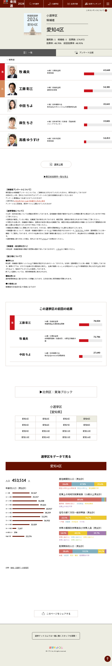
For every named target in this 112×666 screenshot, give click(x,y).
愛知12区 (87, 431)
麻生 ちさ (26, 123)
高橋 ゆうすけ (29, 140)
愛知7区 (66, 425)
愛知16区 (87, 437)
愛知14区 (46, 437)
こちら (44, 239)
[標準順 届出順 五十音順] (12, 60)
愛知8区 (86, 425)
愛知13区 (25, 437)
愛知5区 (25, 425)
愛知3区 (66, 419)
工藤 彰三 (26, 89)
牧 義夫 (24, 72)
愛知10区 (46, 431)
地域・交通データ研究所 (20, 568)
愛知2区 (45, 419)
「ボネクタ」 (79, 231)
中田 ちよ (26, 106)
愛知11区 (66, 431)
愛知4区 (86, 419)
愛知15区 (66, 437)
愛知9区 (25, 431)
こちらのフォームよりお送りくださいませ (29, 201)
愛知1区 (25, 419)
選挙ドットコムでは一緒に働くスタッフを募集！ (56, 636)
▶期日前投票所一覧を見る (56, 176)
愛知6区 (45, 425)
